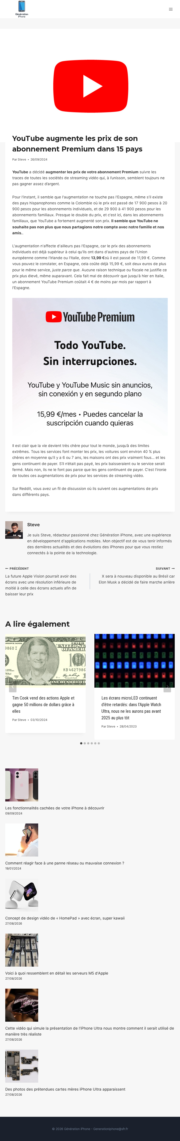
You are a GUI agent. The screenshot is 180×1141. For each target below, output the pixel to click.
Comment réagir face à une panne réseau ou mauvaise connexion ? (64, 863)
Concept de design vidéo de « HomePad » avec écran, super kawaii (65, 918)
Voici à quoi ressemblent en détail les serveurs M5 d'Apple (56, 973)
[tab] (81, 743)
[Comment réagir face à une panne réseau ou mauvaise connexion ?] (90, 840)
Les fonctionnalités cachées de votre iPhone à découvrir (54, 808)
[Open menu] (171, 9)
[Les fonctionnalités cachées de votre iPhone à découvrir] (90, 784)
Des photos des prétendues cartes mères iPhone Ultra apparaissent (65, 1089)
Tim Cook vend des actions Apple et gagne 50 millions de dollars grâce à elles (43, 704)
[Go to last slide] (12, 686)
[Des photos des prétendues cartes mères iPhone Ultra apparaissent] (90, 1066)
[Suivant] (167, 686)
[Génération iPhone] (21, 9)
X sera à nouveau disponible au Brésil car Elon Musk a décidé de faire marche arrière (137, 575)
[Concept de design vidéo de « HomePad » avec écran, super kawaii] (90, 895)
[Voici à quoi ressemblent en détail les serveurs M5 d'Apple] (90, 950)
